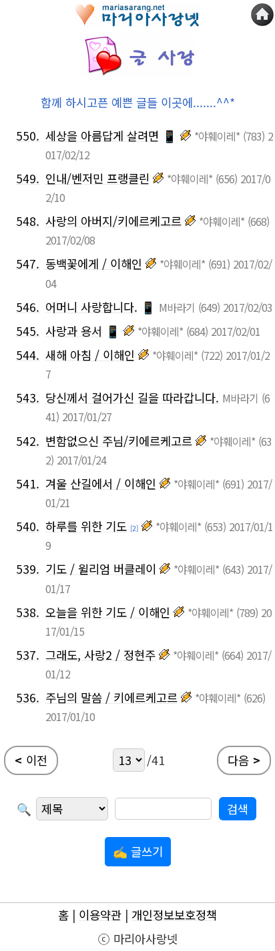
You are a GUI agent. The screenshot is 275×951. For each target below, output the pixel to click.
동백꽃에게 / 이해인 (93, 263)
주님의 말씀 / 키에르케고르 (111, 697)
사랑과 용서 (73, 331)
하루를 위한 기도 (86, 526)
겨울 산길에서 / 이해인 (100, 483)
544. (27, 355)
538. (27, 612)
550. (27, 135)
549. (27, 178)
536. (27, 697)
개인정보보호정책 (174, 914)
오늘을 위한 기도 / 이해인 (107, 612)
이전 (31, 760)
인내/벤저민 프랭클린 (97, 178)
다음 (244, 760)
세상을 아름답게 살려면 (102, 135)
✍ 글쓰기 (138, 851)
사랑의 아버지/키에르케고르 (113, 221)
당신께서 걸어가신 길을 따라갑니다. (132, 397)
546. (27, 307)
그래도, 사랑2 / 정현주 (100, 654)
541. (27, 483)
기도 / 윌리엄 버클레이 (100, 568)
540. (27, 526)
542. (27, 441)
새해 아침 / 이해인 (90, 355)
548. (27, 221)
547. (27, 263)
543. (27, 397)
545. (27, 331)
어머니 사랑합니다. (91, 307)
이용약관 (100, 914)
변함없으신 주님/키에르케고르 (118, 441)
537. (27, 654)
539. (27, 568)
